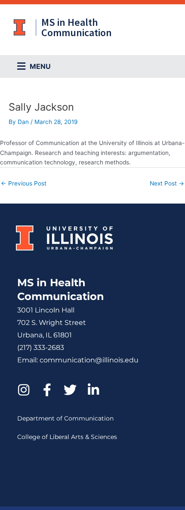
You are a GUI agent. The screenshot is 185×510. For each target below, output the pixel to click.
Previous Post (23, 183)
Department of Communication (65, 418)
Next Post (167, 183)
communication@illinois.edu (89, 360)
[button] (99, 66)
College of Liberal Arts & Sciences (67, 436)
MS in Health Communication (76, 27)
